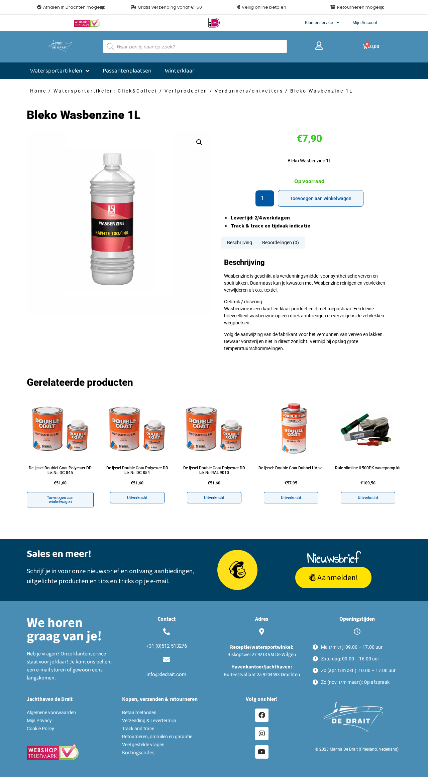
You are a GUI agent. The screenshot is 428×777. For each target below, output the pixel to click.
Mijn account (364, 22)
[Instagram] (262, 733)
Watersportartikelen (56, 70)
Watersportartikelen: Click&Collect (105, 91)
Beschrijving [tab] (239, 242)
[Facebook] (262, 715)
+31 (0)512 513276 (166, 646)
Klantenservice (319, 22)
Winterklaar (180, 70)
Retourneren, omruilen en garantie (157, 736)
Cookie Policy (40, 728)
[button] (166, 7)
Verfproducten (186, 91)
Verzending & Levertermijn (149, 720)
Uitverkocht (137, 497)
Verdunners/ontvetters (249, 91)
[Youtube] (262, 752)
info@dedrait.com (166, 674)
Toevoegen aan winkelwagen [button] (60, 499)
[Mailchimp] (237, 570)
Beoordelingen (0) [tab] (280, 242)
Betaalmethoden (139, 712)
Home (38, 91)
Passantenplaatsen (127, 70)
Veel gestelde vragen (143, 744)
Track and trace (138, 728)
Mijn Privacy (39, 720)
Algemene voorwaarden (51, 712)
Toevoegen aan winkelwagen (320, 198)
